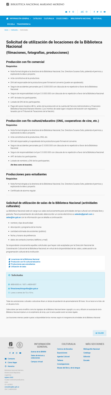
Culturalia (49, 18)
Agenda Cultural (63, 356)
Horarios (10, 366)
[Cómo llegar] (69, 12)
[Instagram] (101, 12)
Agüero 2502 (9, 377)
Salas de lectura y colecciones (38, 356)
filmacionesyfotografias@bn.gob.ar (24, 288)
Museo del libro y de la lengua (68, 368)
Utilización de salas (18, 266)
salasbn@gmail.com (83, 214)
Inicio (6, 30)
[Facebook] (94, 12)
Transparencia (23, 24)
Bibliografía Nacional (81, 18)
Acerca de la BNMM (38, 351)
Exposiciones (62, 353)
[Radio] (86, 12)
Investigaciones (63, 364)
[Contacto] (66, 12)
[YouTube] (104, 12)
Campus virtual (37, 361)
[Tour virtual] (82, 12)
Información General (20, 18)
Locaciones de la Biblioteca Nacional (25, 259)
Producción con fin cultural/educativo (25, 262)
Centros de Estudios (65, 349)
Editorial (97, 18)
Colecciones (62, 18)
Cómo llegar (12, 362)
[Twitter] (97, 12)
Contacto (11, 358)
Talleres (60, 360)
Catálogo (37, 18)
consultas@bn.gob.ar (12, 387)
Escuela (11, 24)
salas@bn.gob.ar (13, 217)
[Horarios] (73, 12)
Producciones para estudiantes (23, 264)
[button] (99, 333)
